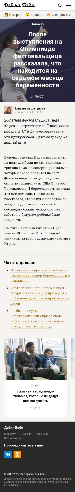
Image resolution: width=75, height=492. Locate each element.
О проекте (10, 434)
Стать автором (12, 438)
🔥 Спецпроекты (59, 14)
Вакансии (42, 434)
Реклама (26, 434)
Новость (38, 24)
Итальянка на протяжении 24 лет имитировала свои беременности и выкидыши (40, 275)
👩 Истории (12, 14)
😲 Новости (33, 14)
